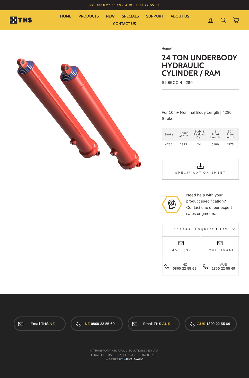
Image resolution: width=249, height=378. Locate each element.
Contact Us (124, 23)
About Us (180, 16)
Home (65, 16)
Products (89, 16)
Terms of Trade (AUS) (141, 354)
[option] (124, 5)
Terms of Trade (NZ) (107, 354)
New (110, 16)
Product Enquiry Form (200, 229)
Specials (130, 16)
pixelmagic (134, 359)
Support (154, 16)
